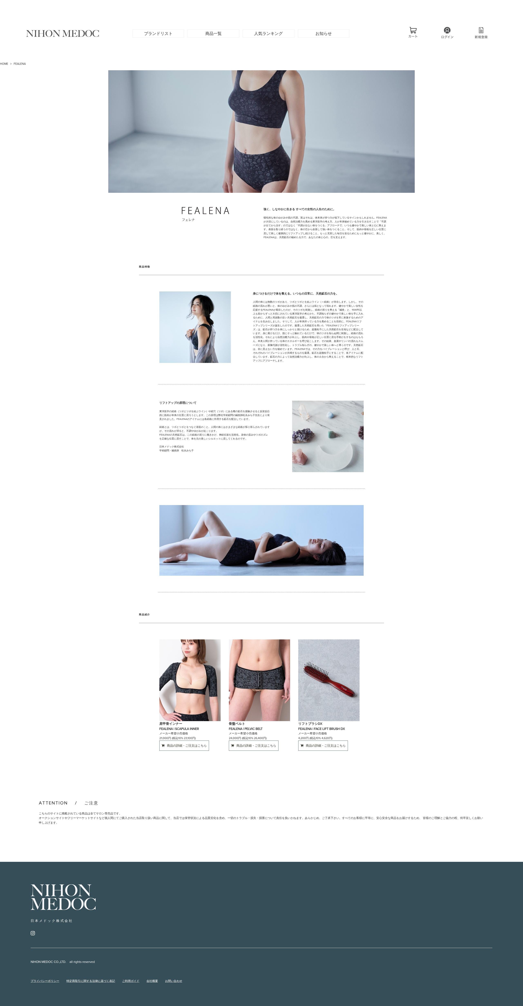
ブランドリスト (158, 33)
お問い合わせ (173, 981)
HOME (4, 64)
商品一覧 (213, 33)
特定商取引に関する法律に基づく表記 (90, 981)
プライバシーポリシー (45, 981)
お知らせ (323, 33)
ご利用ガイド (130, 981)
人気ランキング (268, 33)
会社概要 (152, 981)
